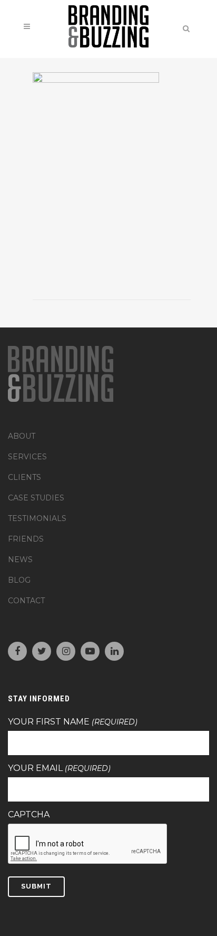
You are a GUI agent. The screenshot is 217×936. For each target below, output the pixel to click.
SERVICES (27, 456)
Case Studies (36, 498)
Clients (24, 477)
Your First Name (72, 722)
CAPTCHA (29, 814)
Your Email (59, 768)
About (21, 436)
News (20, 559)
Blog (19, 580)
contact (26, 600)
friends (26, 539)
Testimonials (37, 518)
